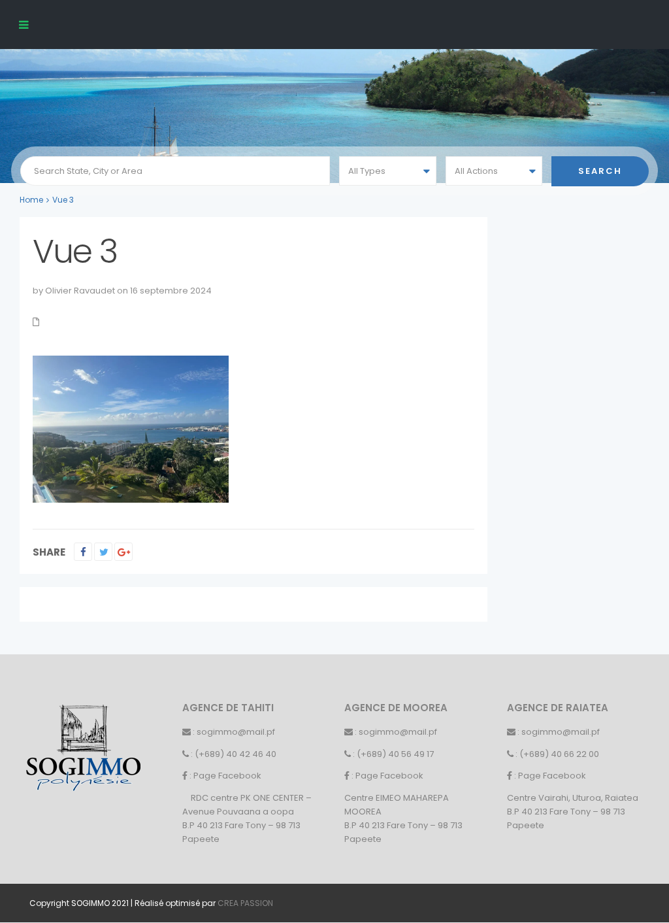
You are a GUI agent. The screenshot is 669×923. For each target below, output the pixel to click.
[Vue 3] (131, 428)
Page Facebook (227, 775)
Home (31, 199)
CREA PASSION (245, 903)
